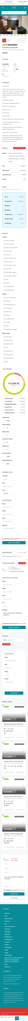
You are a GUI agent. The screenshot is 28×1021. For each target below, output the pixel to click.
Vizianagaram (8, 947)
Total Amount (5, 417)
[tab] (4, 40)
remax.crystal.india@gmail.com (12, 983)
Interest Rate (5, 431)
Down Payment (6, 424)
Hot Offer (15, 44)
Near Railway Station (11, 276)
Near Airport (9, 251)
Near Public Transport (11, 272)
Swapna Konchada (10, 737)
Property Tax (5, 446)
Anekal (6, 950)
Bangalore (7, 921)
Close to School (10, 244)
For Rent (10, 44)
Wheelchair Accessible (11, 329)
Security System (10, 319)
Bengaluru (7, 913)
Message (4, 525)
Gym (7, 347)
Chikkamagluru (8, 955)
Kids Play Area (9, 351)
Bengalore (7, 942)
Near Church (9, 261)
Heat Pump (8, 311)
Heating (8, 315)
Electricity (8, 301)
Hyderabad (7, 929)
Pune (6, 916)
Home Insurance (6, 453)
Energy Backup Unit (11, 304)
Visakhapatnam (8, 918)
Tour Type (4, 476)
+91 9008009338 (14, 569)
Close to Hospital (10, 240)
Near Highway (9, 354)
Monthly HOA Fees (7, 460)
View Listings (22, 563)
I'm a (3, 602)
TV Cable (8, 322)
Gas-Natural (9, 308)
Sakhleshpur (8, 931)
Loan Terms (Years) (7, 439)
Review (6, 678)
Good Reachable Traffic (12, 247)
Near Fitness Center (11, 265)
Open (7, 279)
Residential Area (10, 290)
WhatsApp (21, 571)
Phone (4, 511)
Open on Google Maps (20, 148)
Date (3, 483)
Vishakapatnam (8, 939)
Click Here (18, 556)
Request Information (14, 627)
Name (3, 503)
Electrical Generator (11, 297)
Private (7, 283)
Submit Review (14, 693)
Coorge (6, 952)
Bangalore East (8, 937)
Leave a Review (6, 644)
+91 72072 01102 (8, 1)
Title (6, 664)
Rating (6, 671)
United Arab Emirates (10, 926)
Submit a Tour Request (14, 542)
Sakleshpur (7, 934)
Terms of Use (22, 538)
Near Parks (8, 269)
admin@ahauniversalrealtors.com (8, 3)
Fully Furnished (9, 344)
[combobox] (14, 479)
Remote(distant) (10, 286)
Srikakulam (7, 967)
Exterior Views (9, 340)
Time (3, 490)
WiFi (7, 361)
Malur (6, 964)
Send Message (14, 894)
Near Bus (8, 254)
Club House (9, 337)
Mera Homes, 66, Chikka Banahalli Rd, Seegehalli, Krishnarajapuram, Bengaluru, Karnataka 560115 (13, 959)
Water (7, 326)
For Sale (17, 744)
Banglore (7, 944)
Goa (6, 923)
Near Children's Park (11, 258)
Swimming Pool (9, 358)
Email (3, 518)
